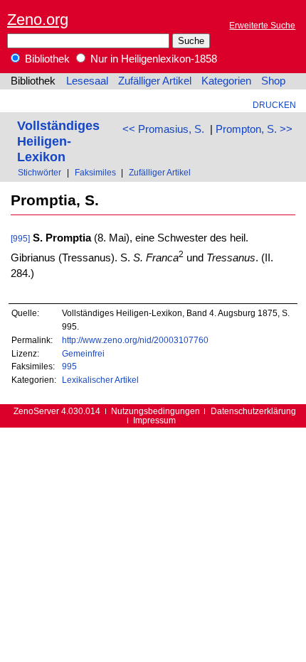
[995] (20, 238)
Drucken (274, 104)
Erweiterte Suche (262, 25)
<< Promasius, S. (163, 129)
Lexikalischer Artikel (100, 379)
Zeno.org (37, 19)
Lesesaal (87, 81)
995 (69, 366)
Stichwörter (39, 172)
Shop (273, 81)
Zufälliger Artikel (154, 81)
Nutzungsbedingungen (155, 411)
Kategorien (226, 81)
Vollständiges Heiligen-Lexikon (58, 141)
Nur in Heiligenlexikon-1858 (152, 59)
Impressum (154, 420)
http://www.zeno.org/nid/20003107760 (135, 339)
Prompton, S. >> (254, 129)
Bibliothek (46, 59)
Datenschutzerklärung (253, 411)
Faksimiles (95, 172)
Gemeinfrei (83, 353)
